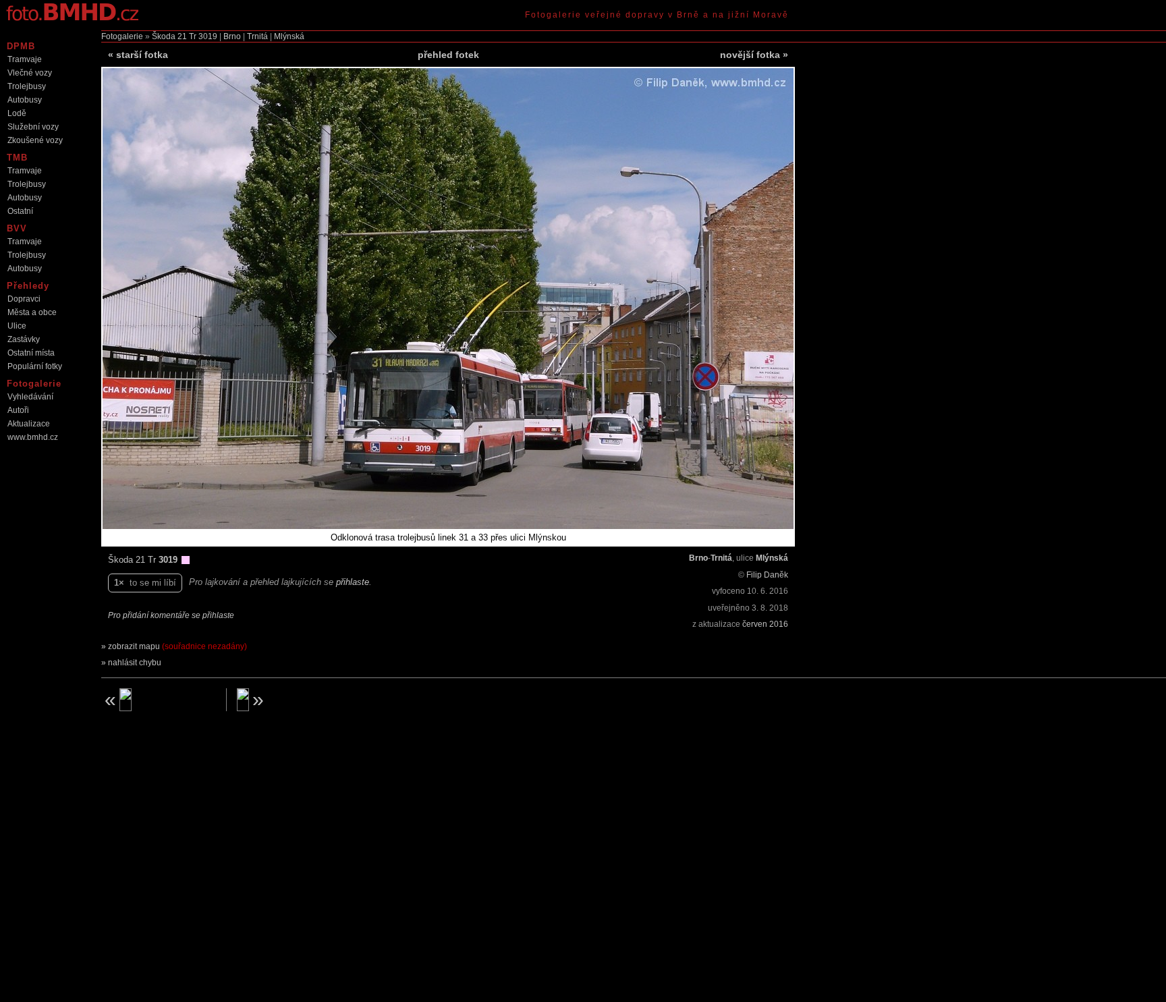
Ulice (16, 326)
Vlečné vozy (29, 73)
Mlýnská (289, 36)
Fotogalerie (122, 36)
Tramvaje (24, 59)
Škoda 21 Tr (174, 36)
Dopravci (23, 299)
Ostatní (20, 211)
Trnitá (257, 36)
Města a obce (32, 312)
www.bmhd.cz (32, 437)
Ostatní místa (31, 353)
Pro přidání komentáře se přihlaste (171, 615)
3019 (207, 36)
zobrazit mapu (177, 646)
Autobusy (24, 100)
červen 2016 (765, 624)
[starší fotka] (158, 699)
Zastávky (23, 339)
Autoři (18, 410)
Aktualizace (28, 423)
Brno (232, 36)
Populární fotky (34, 366)
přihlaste (352, 582)
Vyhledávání (30, 396)
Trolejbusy (26, 86)
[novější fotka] (294, 699)
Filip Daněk (767, 575)
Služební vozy (33, 127)
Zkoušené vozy (35, 140)
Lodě (16, 113)
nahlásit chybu (134, 662)
